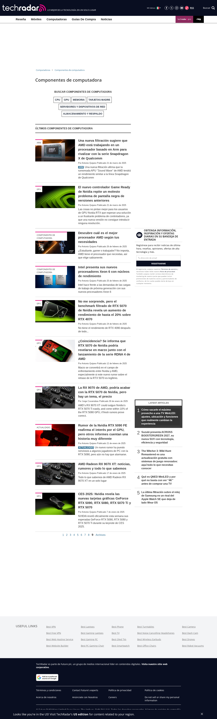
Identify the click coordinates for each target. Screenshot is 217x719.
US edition (80, 714)
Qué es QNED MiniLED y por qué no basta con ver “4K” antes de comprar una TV (158, 480)
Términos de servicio (169, 269)
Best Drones (188, 639)
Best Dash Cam (190, 633)
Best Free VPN (53, 633)
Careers (112, 697)
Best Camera (189, 626)
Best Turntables (145, 626)
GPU (39, 189)
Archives (100, 535)
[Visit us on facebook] (166, 8)
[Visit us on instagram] (177, 8)
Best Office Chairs (146, 645)
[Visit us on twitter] (171, 8)
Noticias (106, 19)
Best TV (115, 633)
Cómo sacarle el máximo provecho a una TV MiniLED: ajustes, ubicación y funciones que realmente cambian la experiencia (159, 416)
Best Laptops (88, 626)
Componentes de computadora (70, 70)
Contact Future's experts (85, 690)
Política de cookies (154, 690)
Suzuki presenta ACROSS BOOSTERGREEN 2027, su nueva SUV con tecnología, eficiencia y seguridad (157, 437)
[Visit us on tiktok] (187, 8)
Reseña (21, 19)
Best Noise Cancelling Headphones (155, 633)
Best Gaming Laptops (92, 633)
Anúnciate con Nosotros (85, 697)
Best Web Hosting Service (59, 639)
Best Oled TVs (119, 639)
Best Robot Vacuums (193, 645)
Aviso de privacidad (167, 271)
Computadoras (57, 19)
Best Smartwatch (121, 645)
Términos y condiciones (48, 690)
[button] (209, 8)
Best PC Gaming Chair (92, 645)
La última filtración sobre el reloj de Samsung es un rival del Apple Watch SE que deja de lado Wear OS (160, 497)
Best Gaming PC (89, 639)
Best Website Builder (57, 645)
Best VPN (51, 626)
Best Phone (118, 626)
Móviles (36, 19)
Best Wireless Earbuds (149, 639)
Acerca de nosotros (46, 697)
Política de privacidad (119, 690)
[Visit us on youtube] (182, 8)
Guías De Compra (84, 19)
